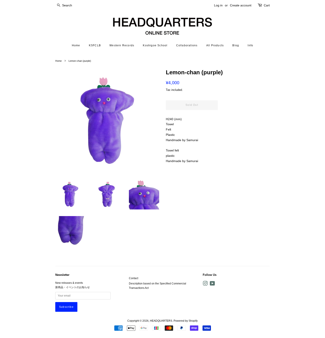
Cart (267, 5)
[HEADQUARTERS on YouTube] (212, 284)
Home (76, 45)
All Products (215, 45)
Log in (218, 5)
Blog (235, 45)
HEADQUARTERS (161, 320)
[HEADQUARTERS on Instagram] (205, 284)
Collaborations (187, 45)
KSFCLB (95, 45)
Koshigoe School (155, 45)
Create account (240, 5)
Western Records (121, 45)
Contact (133, 278)
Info (250, 45)
